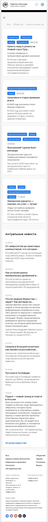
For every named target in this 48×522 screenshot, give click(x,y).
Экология (10, 465)
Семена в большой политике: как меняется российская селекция (22, 349)
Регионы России (31, 139)
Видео (39, 465)
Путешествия (14, 139)
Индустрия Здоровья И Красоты (22, 89)
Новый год (13, 37)
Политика (40, 462)
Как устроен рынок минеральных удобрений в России (20, 275)
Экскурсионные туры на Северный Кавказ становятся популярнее (22, 157)
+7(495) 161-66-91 (33, 478)
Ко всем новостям (15, 443)
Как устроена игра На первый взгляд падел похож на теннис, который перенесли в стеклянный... (23, 432)
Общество (18, 24)
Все (9, 24)
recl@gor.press (33, 480)
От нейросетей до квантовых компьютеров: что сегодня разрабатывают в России (22, 249)
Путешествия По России (19, 192)
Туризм (12, 197)
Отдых (11, 42)
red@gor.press (10, 492)
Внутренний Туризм (17, 134)
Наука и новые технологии (18, 459)
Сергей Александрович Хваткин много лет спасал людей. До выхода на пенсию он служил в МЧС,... (23, 332)
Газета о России (18, 4)
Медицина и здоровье (16, 462)
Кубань (12, 187)
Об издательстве (13, 469)
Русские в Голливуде (17, 373)
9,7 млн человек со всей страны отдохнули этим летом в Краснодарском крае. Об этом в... (23, 217)
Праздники (22, 42)
